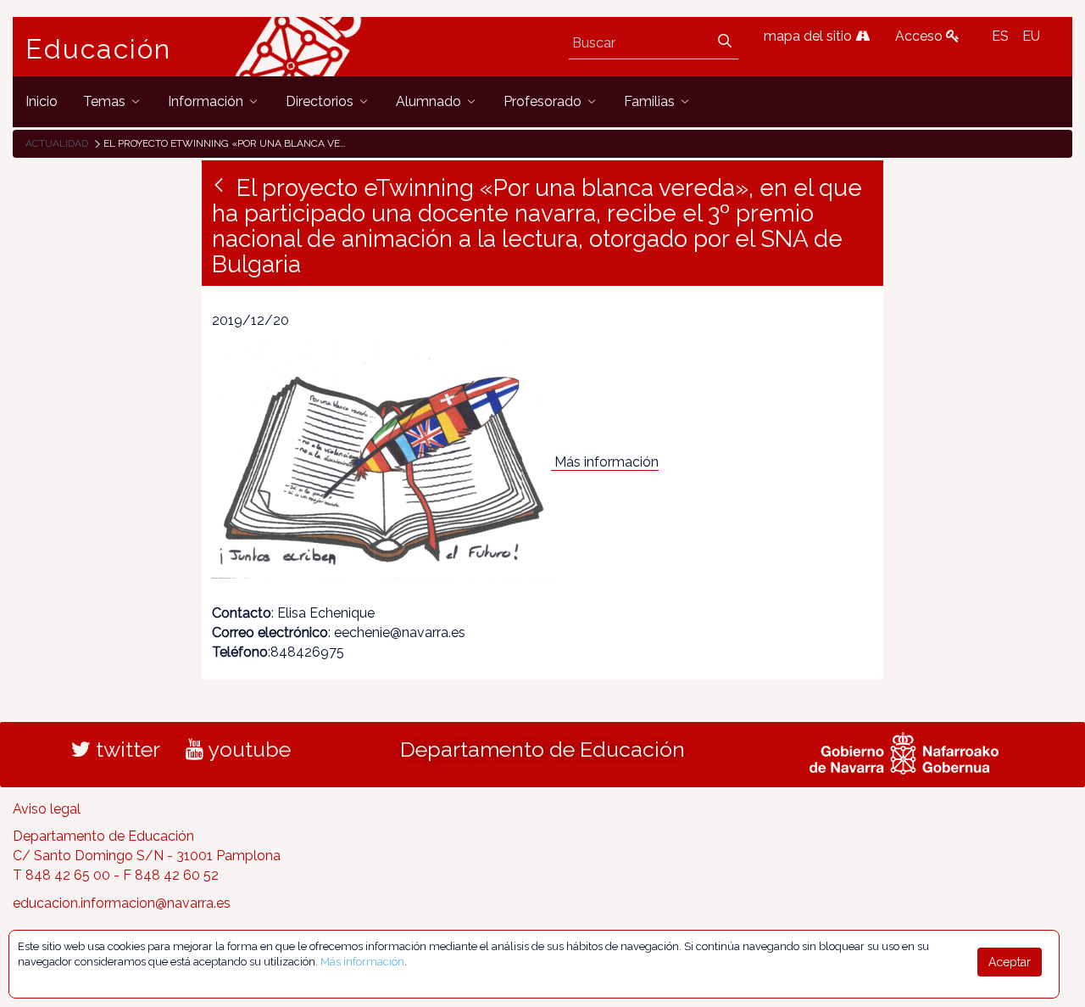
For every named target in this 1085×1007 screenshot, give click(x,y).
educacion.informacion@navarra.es (122, 903)
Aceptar (1009, 962)
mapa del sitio (809, 36)
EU (1031, 36)
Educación (98, 49)
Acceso (920, 36)
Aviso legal (47, 809)
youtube (247, 749)
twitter (125, 749)
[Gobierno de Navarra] (904, 751)
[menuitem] (41, 101)
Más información (606, 462)
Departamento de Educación (542, 749)
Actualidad (56, 143)
